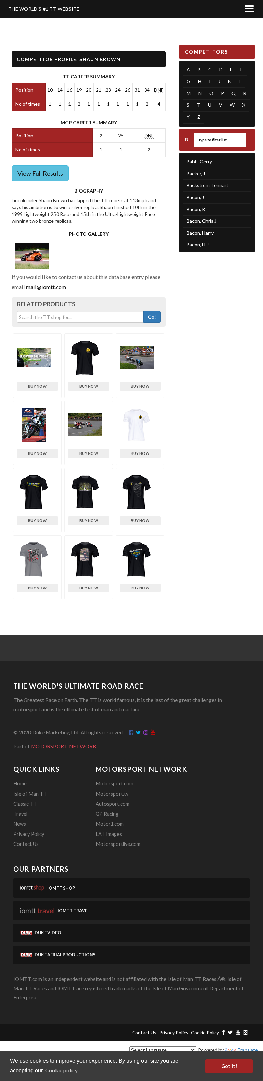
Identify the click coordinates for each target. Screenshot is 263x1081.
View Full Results (40, 173)
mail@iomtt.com (46, 287)
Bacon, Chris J (201, 221)
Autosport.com (112, 804)
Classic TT (25, 804)
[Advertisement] (217, 295)
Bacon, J (195, 197)
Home (20, 783)
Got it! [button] (229, 1066)
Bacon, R (196, 209)
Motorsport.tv (112, 794)
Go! (152, 317)
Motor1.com (110, 824)
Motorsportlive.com (118, 844)
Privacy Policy (28, 834)
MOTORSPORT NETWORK (64, 746)
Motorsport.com (114, 783)
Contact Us (26, 844)
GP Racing (107, 814)
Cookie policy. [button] (61, 1070)
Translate (247, 1050)
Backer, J (196, 173)
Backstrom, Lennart (207, 185)
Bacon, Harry (200, 233)
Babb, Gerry (199, 161)
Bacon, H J (198, 245)
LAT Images (109, 834)
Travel (20, 814)
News (19, 824)
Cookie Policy (205, 1032)
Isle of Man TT (30, 794)
